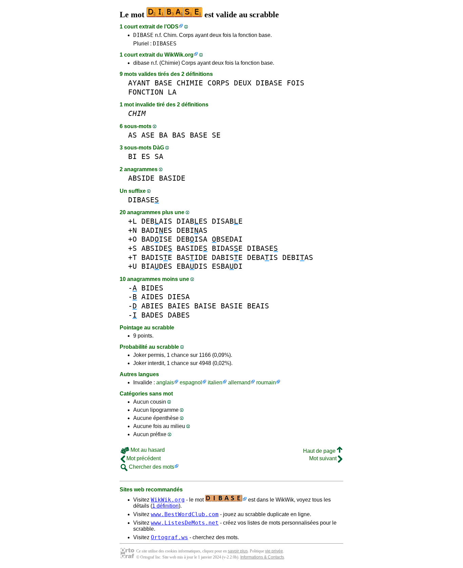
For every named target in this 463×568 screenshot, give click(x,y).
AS (132, 135)
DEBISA (192, 239)
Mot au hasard (147, 450)
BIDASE (227, 248)
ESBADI (227, 266)
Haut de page (320, 451)
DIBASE (143, 35)
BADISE (156, 239)
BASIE (232, 306)
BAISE (205, 306)
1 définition (165, 506)
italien (215, 382)
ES (145, 156)
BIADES (156, 266)
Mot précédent (143, 458)
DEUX (242, 83)
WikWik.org (179, 55)
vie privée (274, 551)
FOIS (295, 83)
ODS (173, 26)
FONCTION (145, 92)
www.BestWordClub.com (185, 514)
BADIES (156, 230)
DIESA (179, 296)
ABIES (152, 306)
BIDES (152, 288)
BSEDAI (227, 239)
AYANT (139, 83)
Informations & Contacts (262, 557)
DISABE (227, 221)
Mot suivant (323, 458)
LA (172, 92)
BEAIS (258, 306)
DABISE (227, 257)
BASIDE (172, 178)
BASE (163, 83)
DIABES (192, 221)
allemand (239, 382)
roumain (266, 382)
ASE (148, 135)
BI (132, 156)
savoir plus (238, 551)
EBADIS (192, 266)
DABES (179, 315)
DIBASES (165, 43)
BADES (152, 315)
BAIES (179, 306)
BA (163, 135)
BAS (178, 135)
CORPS (218, 83)
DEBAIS (156, 221)
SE (216, 135)
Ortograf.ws (169, 537)
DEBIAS (192, 230)
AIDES (152, 296)
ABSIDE (141, 178)
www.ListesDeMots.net (185, 523)
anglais (165, 382)
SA (159, 156)
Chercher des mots (150, 467)
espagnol (191, 382)
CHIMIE (190, 83)
